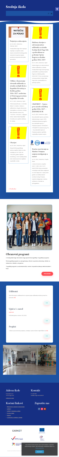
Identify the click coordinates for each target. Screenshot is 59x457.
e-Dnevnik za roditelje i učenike (14, 417)
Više (47, 303)
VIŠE (47, 336)
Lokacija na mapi (10, 398)
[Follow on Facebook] (39, 409)
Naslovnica (19, 44)
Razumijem (39, 451)
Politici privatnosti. (39, 448)
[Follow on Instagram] (42, 409)
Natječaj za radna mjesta (18, 41)
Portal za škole (10, 413)
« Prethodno (12, 189)
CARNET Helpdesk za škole (13, 411)
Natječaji (12, 46)
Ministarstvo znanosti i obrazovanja (15, 406)
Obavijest (13, 142)
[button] (57, 9)
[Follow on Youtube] (45, 409)
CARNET (9, 409)
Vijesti (16, 46)
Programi (47, 274)
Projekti (46, 159)
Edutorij (9, 415)
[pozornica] (29, 374)
